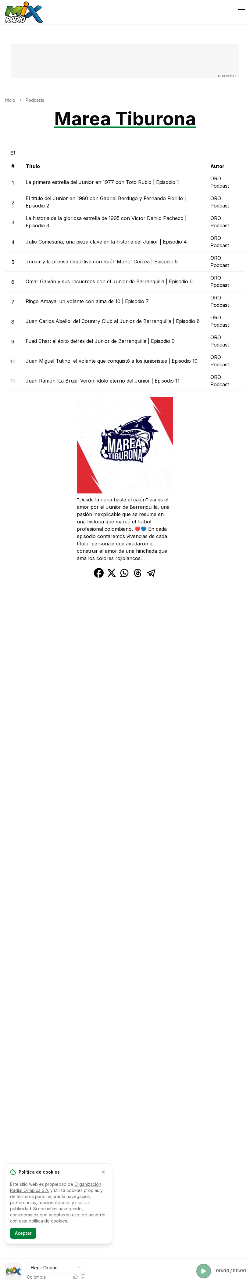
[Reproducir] (203, 1271)
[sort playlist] (13, 153)
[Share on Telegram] (151, 573)
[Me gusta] (75, 1276)
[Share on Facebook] (99, 573)
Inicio (10, 100)
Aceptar (23, 1233)
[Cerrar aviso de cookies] (103, 1172)
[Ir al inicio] (24, 12)
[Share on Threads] (138, 573)
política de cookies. (48, 1220)
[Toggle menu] (241, 12)
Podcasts (35, 100)
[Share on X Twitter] (111, 573)
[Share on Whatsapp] (124, 573)
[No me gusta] (82, 1276)
